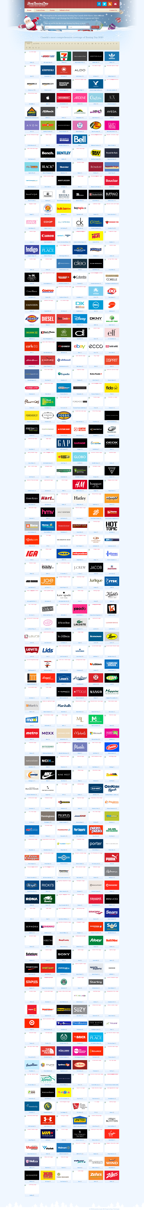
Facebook (99, 4)
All (28, 44)
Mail (115, 4)
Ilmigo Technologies (115, 1209)
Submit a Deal (64, 10)
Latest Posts (40, 10)
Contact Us (113, 10)
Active (36, 44)
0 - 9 (43, 44)
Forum (52, 10)
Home (29, 10)
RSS (110, 4)
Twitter (105, 4)
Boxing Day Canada (37, 4)
